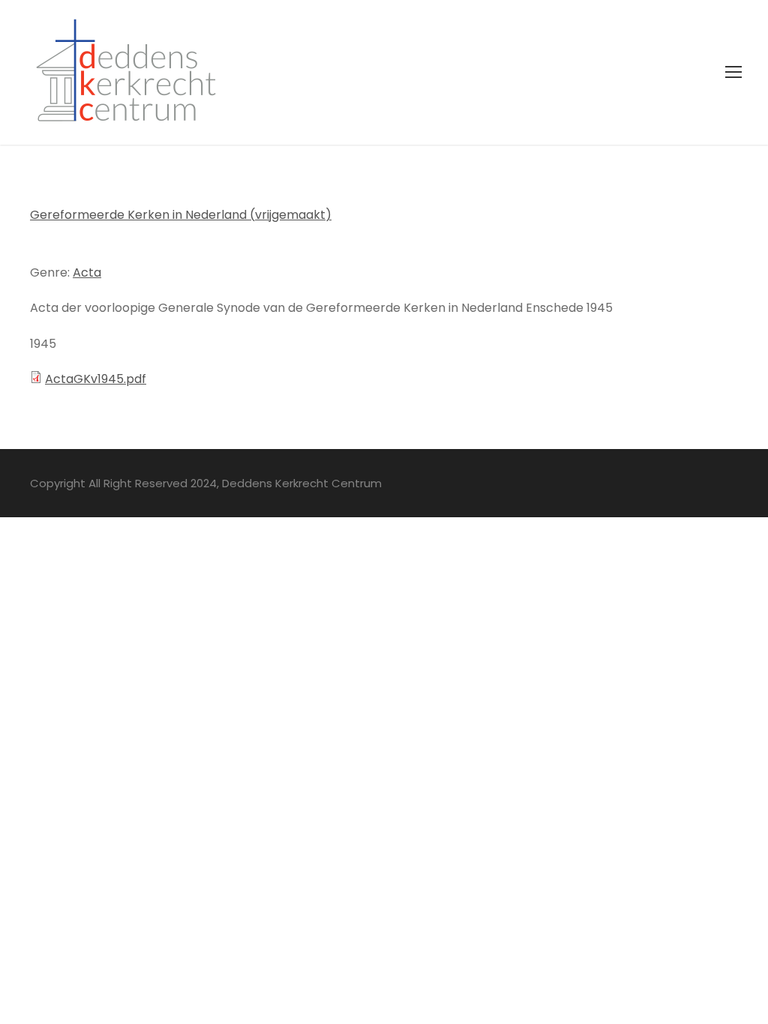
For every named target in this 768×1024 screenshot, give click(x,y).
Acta (87, 272)
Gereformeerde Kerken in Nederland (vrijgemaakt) (181, 214)
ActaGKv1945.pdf (95, 379)
